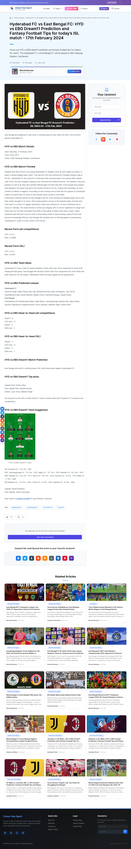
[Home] (11, 18)
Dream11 (61, 507)
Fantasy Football (19, 18)
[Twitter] (110, 139)
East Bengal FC (33, 507)
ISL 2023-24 (48, 507)
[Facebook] (96, 139)
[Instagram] (103, 139)
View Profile (75, 71)
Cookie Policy (77, 826)
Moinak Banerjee (27, 70)
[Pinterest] (117, 139)
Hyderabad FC (17, 507)
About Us (51, 820)
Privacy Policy (77, 820)
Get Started (112, 2)
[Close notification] (120, 2)
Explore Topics (53, 829)
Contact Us (52, 826)
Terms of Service (78, 823)
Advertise (51, 823)
